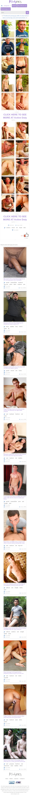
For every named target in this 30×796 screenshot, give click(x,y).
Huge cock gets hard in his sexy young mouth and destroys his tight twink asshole (14, 410)
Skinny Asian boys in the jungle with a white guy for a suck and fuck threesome (14, 761)
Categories (7, 5)
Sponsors (16, 778)
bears (7, 326)
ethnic (10, 284)
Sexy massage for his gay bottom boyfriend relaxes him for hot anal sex (14, 672)
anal (7, 414)
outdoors (20, 284)
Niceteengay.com (5, 9)
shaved (13, 227)
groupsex (11, 763)
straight (20, 227)
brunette (6, 677)
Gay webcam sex (22, 5)
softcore (8, 587)
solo (17, 227)
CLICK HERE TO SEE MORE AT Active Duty (15, 116)
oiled (10, 503)
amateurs (8, 227)
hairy (16, 326)
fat (8, 328)
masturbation (14, 282)
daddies (12, 326)
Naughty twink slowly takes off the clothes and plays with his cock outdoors (15, 628)
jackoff (7, 282)
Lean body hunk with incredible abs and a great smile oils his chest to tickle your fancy (15, 498)
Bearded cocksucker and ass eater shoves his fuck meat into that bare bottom (15, 455)
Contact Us (22, 778)
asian (16, 719)
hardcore (17, 414)
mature (20, 326)
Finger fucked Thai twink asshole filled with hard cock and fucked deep (14, 716)
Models (14, 5)
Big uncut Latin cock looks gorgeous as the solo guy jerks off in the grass (14, 279)
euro (5, 589)
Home (6, 778)
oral (22, 414)
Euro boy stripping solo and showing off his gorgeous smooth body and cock (14, 584)
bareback (11, 414)
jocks (19, 501)
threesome (6, 765)
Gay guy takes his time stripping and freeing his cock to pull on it (13, 323)
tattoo (24, 227)
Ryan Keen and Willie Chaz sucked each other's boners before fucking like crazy (14, 542)
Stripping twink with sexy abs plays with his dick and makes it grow (14, 367)
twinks (20, 370)
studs (5, 415)
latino (15, 284)
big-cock (6, 284)
